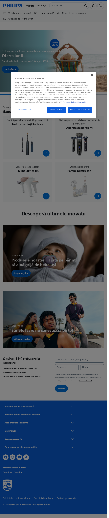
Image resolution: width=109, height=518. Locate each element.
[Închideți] (92, 75)
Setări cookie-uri (24, 110)
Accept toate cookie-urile (80, 110)
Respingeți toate (56, 110)
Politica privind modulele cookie (74, 102)
